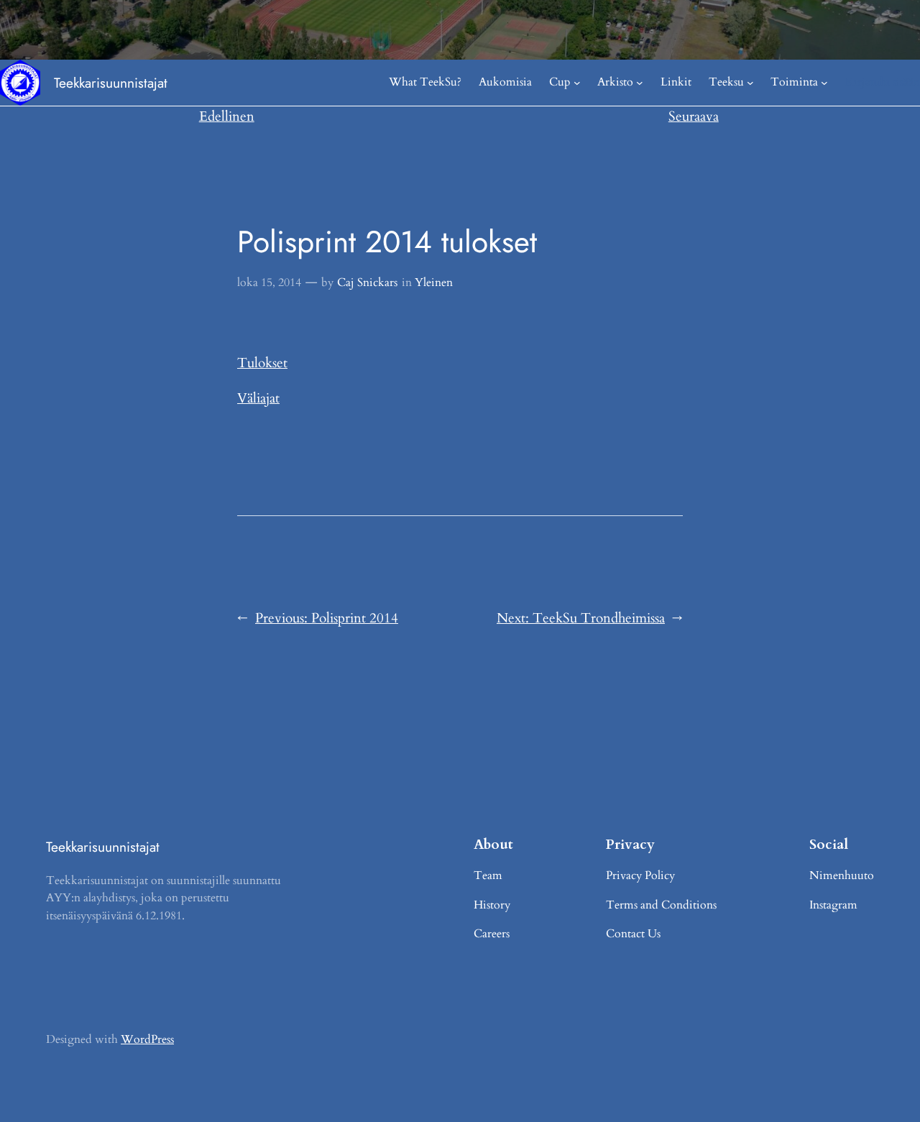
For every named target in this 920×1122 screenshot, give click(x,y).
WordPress (147, 1039)
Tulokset (262, 363)
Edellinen (226, 116)
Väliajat (258, 398)
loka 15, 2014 (269, 282)
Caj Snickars (367, 282)
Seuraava (693, 116)
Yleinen (434, 282)
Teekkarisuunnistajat (110, 83)
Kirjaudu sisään (882, 82)
